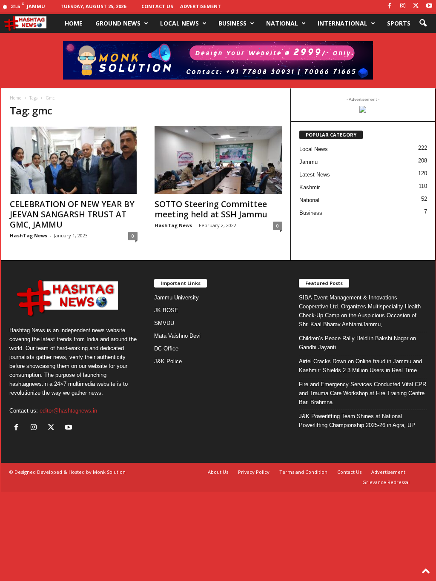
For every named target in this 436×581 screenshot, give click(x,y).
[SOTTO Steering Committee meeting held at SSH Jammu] (218, 160)
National (282, 23)
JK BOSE (166, 310)
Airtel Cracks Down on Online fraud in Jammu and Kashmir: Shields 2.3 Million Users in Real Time (360, 365)
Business (232, 23)
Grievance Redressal (386, 482)
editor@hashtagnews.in (68, 410)
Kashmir (309, 187)
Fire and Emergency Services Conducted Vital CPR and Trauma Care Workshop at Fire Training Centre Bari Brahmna (362, 393)
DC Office (166, 348)
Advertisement (200, 6)
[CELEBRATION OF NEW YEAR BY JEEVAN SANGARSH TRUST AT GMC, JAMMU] (74, 160)
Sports (398, 23)
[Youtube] (429, 6)
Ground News (118, 23)
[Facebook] (389, 6)
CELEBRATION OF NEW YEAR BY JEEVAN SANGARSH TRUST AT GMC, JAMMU (72, 214)
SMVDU (164, 323)
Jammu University (176, 297)
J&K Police (168, 361)
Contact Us (157, 6)
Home (74, 23)
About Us (218, 472)
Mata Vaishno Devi (177, 336)
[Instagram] (403, 6)
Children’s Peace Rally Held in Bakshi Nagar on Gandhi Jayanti (357, 342)
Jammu (308, 162)
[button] (422, 23)
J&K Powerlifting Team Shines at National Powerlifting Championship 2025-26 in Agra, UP (357, 420)
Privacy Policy (254, 472)
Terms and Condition (303, 472)
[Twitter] (416, 6)
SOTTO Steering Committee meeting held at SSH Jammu (211, 209)
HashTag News (28, 235)
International (342, 23)
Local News (179, 23)
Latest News (314, 174)
